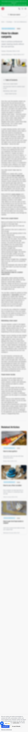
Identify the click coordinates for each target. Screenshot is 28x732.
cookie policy (16, 722)
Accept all (5, 726)
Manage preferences (6, 729)
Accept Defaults (16, 726)
